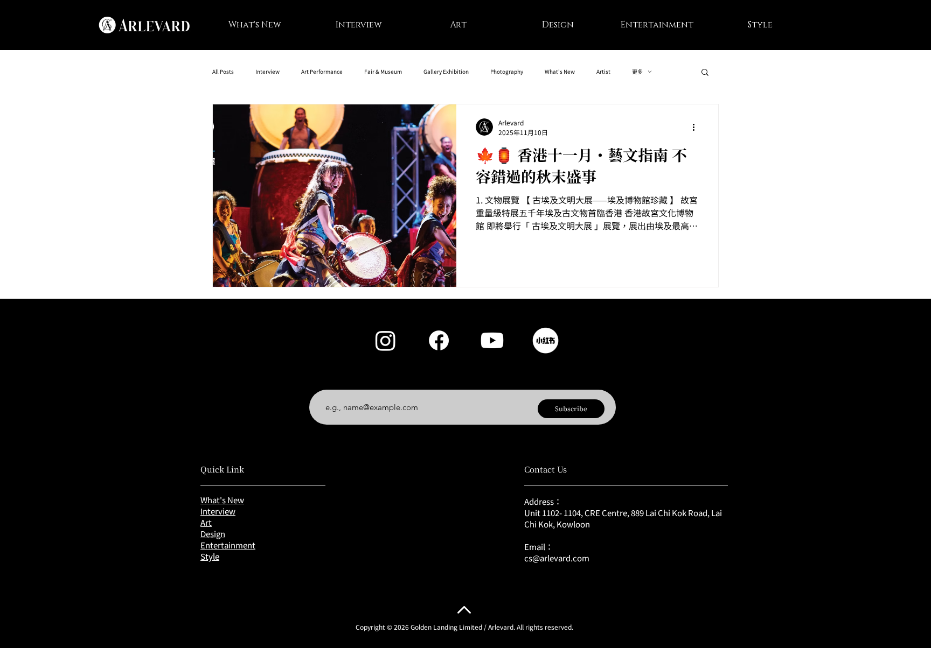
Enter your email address (366, 381)
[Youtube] (492, 340)
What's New (560, 71)
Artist (603, 71)
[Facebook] (439, 340)
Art (206, 522)
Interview (267, 71)
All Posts (223, 71)
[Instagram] (385, 340)
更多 (637, 71)
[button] (705, 73)
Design (212, 533)
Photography (506, 71)
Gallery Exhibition (446, 71)
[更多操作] (697, 127)
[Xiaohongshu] (545, 340)
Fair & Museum (383, 71)
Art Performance (322, 71)
